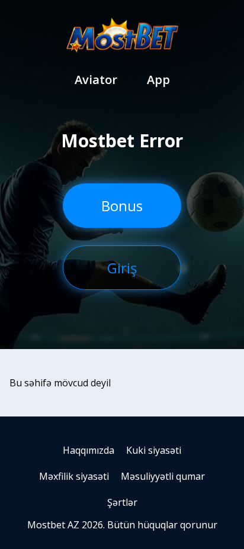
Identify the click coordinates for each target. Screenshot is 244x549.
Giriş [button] (122, 267)
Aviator (96, 80)
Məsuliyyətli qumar (163, 476)
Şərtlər (122, 502)
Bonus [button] (122, 205)
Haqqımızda (88, 450)
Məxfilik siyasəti (74, 476)
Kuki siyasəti (153, 450)
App (158, 80)
